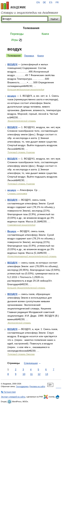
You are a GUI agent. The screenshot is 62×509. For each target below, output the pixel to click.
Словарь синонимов (17, 193)
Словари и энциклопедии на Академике (29, 12)
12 (39, 374)
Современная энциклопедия (21, 225)
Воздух (11, 231)
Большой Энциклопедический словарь (26, 288)
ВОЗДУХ (12, 64)
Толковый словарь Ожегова (21, 354)
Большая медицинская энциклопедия (25, 89)
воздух (11, 95)
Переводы (17, 33)
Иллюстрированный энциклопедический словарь (31, 256)
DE (44, 2)
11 (31, 374)
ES (50, 2)
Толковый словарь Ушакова (21, 152)
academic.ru (13, 5)
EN (38, 2)
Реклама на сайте (37, 386)
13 (46, 374)
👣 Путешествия (8, 392)
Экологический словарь (19, 323)
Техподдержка (22, 386)
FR (57, 2)
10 (24, 374)
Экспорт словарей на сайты (13, 397)
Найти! (54, 19)
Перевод (29, 55)
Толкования (31, 28)
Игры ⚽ (16, 39)
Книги (45, 33)
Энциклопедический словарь (21, 121)
